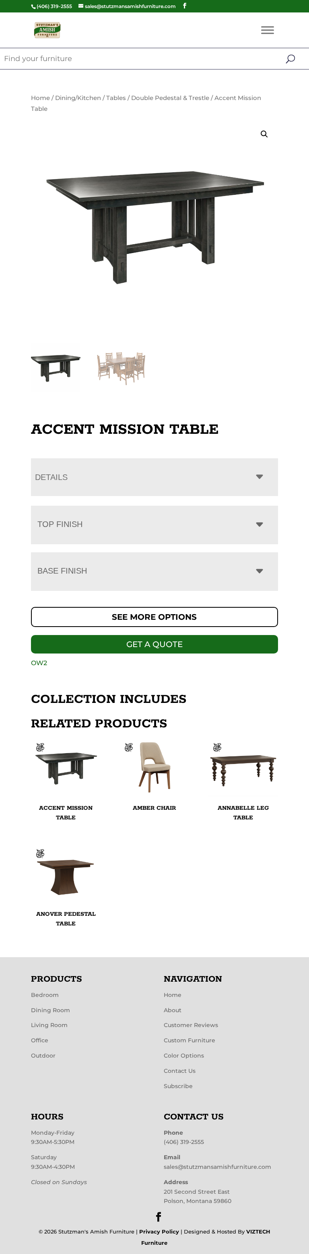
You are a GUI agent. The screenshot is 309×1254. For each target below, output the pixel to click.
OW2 (39, 663)
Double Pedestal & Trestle (170, 98)
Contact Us (180, 1070)
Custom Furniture (189, 1040)
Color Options (184, 1055)
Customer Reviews (191, 1025)
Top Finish (59, 524)
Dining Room (50, 1009)
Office (39, 1040)
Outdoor (43, 1055)
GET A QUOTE (154, 644)
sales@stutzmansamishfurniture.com (217, 1166)
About (172, 1009)
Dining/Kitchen (78, 98)
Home (40, 98)
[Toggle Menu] (267, 30)
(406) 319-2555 (184, 1142)
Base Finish (62, 570)
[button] (264, 134)
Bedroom (45, 994)
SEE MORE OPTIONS (154, 617)
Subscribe (178, 1085)
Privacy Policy (159, 1231)
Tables (116, 98)
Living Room (49, 1025)
